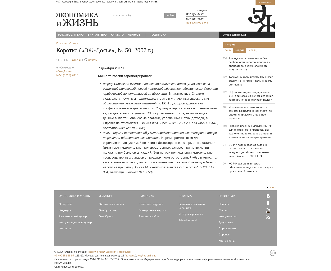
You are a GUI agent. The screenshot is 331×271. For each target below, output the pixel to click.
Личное (134, 34)
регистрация (239, 34)
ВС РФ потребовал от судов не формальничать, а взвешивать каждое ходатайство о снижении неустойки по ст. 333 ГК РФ (249, 150)
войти (226, 34)
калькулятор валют (198, 22)
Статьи (76, 59)
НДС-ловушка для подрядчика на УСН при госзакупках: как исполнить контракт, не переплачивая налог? (251, 95)
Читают (230, 44)
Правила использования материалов (109, 251)
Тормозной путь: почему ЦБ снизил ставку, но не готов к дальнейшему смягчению (251, 80)
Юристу (117, 34)
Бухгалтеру (97, 34)
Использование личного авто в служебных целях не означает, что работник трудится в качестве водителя (250, 113)
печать (92, 59)
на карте (130, 255)
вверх (273, 187)
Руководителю (71, 34)
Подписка (158, 34)
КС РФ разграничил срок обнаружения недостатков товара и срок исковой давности (251, 167)
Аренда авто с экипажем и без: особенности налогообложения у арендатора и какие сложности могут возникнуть (249, 64)
